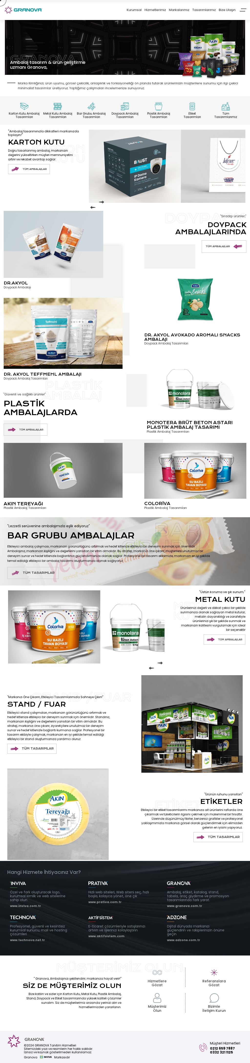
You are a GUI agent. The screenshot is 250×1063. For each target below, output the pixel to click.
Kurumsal (134, 10)
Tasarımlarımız (204, 10)
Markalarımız (179, 10)
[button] (93, 207)
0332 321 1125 (221, 1052)
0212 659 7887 (222, 1048)
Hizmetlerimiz (155, 10)
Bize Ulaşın (227, 10)
